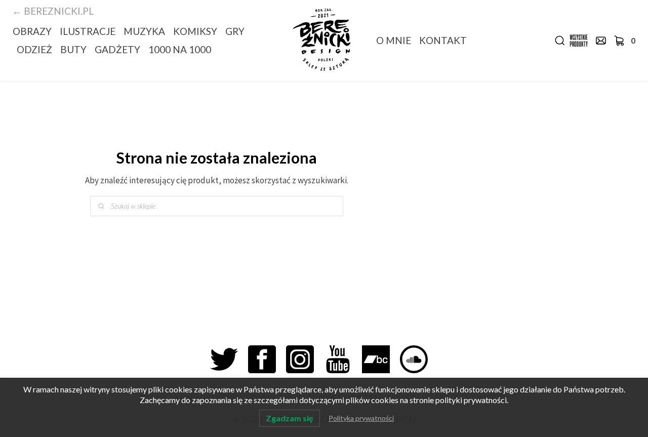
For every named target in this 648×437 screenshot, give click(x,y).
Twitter (229, 359)
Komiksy (195, 31)
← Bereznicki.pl (53, 11)
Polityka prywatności (361, 418)
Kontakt (443, 40)
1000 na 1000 (179, 49)
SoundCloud (419, 359)
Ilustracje (87, 31)
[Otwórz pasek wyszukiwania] (560, 40)
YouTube (343, 359)
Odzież (34, 49)
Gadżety (117, 49)
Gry (235, 31)
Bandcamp (381, 359)
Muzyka (144, 31)
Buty (73, 49)
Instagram (305, 359)
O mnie (393, 40)
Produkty (578, 40)
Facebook (267, 359)
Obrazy (32, 31)
